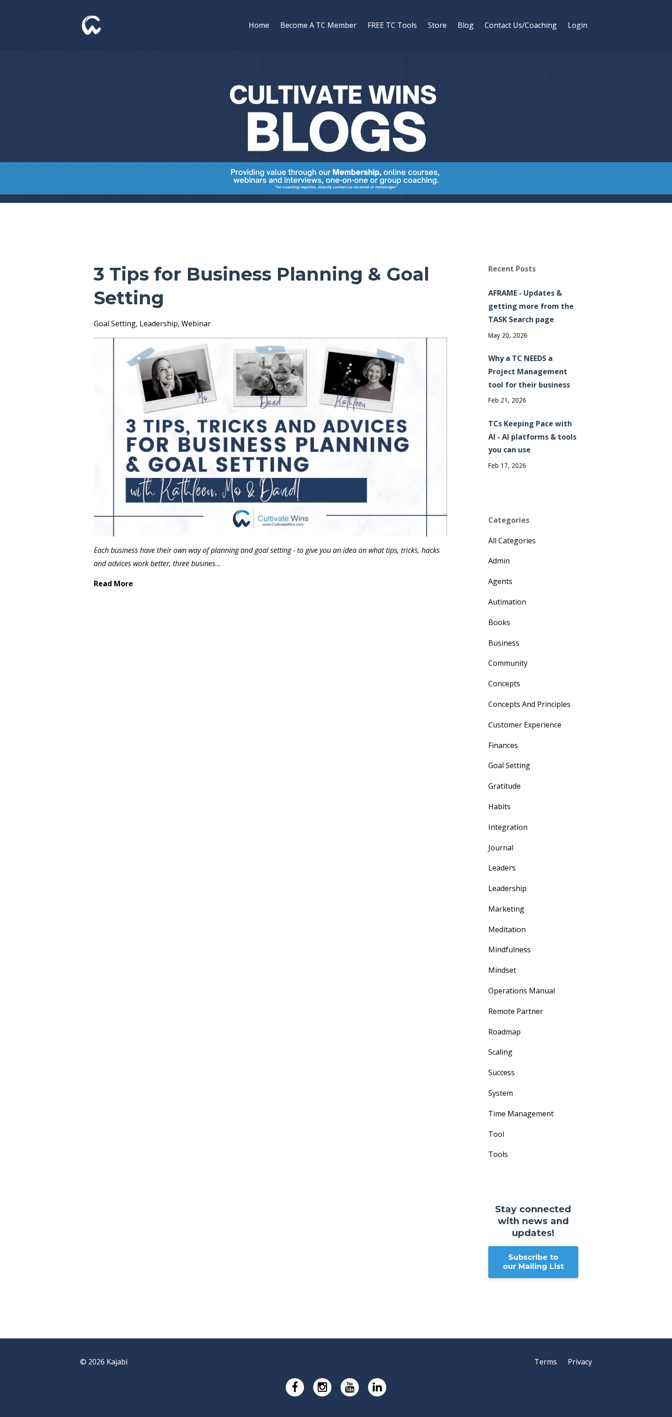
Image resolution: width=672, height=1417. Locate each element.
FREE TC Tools (392, 25)
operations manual (521, 991)
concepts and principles (529, 704)
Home (259, 25)
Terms (545, 1362)
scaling (500, 1052)
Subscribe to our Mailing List (533, 1262)
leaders (502, 868)
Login (577, 25)
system (500, 1093)
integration (508, 827)
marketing (506, 909)
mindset (502, 970)
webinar (196, 323)
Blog (466, 25)
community (508, 663)
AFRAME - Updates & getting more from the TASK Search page (531, 306)
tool (496, 1134)
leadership (158, 323)
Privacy (580, 1362)
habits (499, 806)
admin (499, 561)
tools (498, 1154)
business (503, 643)
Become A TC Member (318, 25)
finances (503, 745)
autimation (507, 602)
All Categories (512, 541)
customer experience (524, 725)
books (499, 622)
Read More (113, 583)
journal (500, 848)
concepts (504, 684)
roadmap (504, 1032)
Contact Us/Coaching (521, 25)
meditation (507, 929)
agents (500, 581)
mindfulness (509, 950)
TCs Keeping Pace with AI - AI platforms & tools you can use (532, 437)
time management (521, 1114)
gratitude (504, 786)
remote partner (515, 1011)
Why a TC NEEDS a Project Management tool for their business (529, 371)
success (501, 1072)
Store (437, 25)
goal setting (115, 323)
